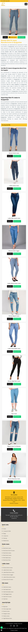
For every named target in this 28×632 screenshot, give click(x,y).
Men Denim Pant (7, 560)
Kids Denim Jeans (7, 587)
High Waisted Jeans (7, 618)
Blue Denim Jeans (7, 553)
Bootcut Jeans (6, 611)
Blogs (4, 533)
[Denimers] (3, 4)
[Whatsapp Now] (1, 627)
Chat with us (22, 37)
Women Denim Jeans (8, 567)
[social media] (11, 626)
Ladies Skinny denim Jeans (9, 577)
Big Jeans (5, 606)
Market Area (6, 540)
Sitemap (5, 538)
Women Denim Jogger (8, 574)
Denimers (11, 623)
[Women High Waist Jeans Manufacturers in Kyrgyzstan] (14, 367)
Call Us (5, 37)
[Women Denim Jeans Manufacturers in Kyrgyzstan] (14, 139)
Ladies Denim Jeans (7, 570)
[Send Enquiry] (14, 22)
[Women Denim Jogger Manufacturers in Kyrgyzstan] (14, 237)
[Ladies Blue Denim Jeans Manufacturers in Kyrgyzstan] (14, 205)
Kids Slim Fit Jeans (7, 596)
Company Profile (7, 531)
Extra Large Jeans (7, 608)
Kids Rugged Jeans (7, 594)
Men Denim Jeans (7, 548)
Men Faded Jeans (7, 557)
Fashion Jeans (6, 616)
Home (4, 528)
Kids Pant (5, 598)
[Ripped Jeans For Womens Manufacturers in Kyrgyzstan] (14, 433)
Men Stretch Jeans (7, 555)
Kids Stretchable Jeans (8, 591)
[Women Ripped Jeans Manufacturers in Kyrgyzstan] (14, 302)
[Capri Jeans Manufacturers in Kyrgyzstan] (14, 400)
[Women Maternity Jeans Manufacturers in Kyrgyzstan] (14, 465)
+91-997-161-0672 (6, 1)
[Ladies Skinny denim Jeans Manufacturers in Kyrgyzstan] (14, 270)
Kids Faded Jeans (7, 589)
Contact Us (14, 518)
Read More (10, 156)
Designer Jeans (6, 613)
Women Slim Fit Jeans (8, 579)
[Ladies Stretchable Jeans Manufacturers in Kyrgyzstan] (14, 335)
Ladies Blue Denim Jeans (8, 572)
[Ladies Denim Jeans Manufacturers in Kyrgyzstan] (14, 172)
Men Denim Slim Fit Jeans (9, 550)
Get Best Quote (13, 37)
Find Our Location (14, 503)
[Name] (26, 4)
